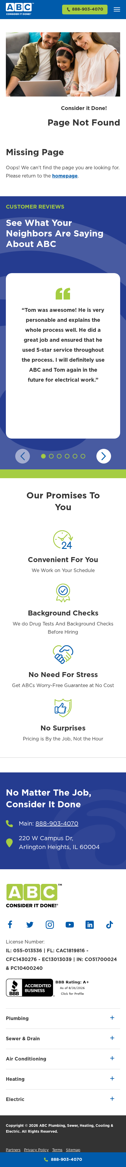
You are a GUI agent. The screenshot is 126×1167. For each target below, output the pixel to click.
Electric (15, 1099)
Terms (57, 1150)
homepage (65, 176)
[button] (117, 9)
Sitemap (73, 1150)
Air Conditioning (26, 1059)
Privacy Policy (36, 1150)
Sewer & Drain (23, 1038)
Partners (13, 1150)
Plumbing (17, 1018)
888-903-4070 (87, 9)
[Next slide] (103, 456)
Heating (15, 1079)
